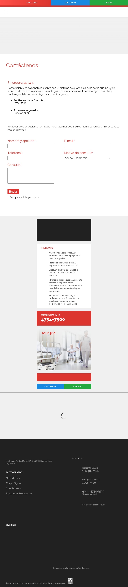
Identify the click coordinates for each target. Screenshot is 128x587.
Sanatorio (32, 3)
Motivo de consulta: (78, 153)
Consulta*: (14, 165)
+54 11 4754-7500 (93, 491)
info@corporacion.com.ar (93, 505)
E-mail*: (69, 141)
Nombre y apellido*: (21, 141)
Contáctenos (13, 488)
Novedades (13, 478)
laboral (77, 386)
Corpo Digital (14, 483)
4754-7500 (53, 319)
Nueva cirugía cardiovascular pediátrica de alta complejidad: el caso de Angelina (65, 256)
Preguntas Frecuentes (19, 493)
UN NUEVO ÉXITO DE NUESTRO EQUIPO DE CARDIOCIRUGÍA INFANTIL (63, 273)
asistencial (50, 386)
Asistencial (70, 3)
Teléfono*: (14, 153)
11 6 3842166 (90, 471)
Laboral (109, 3)
